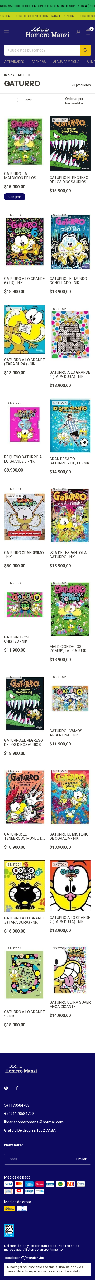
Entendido (72, 1271)
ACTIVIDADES (14, 62)
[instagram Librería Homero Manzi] (6, 1088)
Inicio (8, 75)
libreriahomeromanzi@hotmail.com (34, 1122)
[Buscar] (85, 50)
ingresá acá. (13, 1249)
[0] (88, 32)
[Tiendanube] (24, 1259)
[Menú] (6, 32)
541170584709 (17, 1105)
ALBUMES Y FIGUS (66, 62)
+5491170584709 (19, 1114)
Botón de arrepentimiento (44, 1249)
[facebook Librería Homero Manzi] (17, 1088)
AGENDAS (38, 62)
